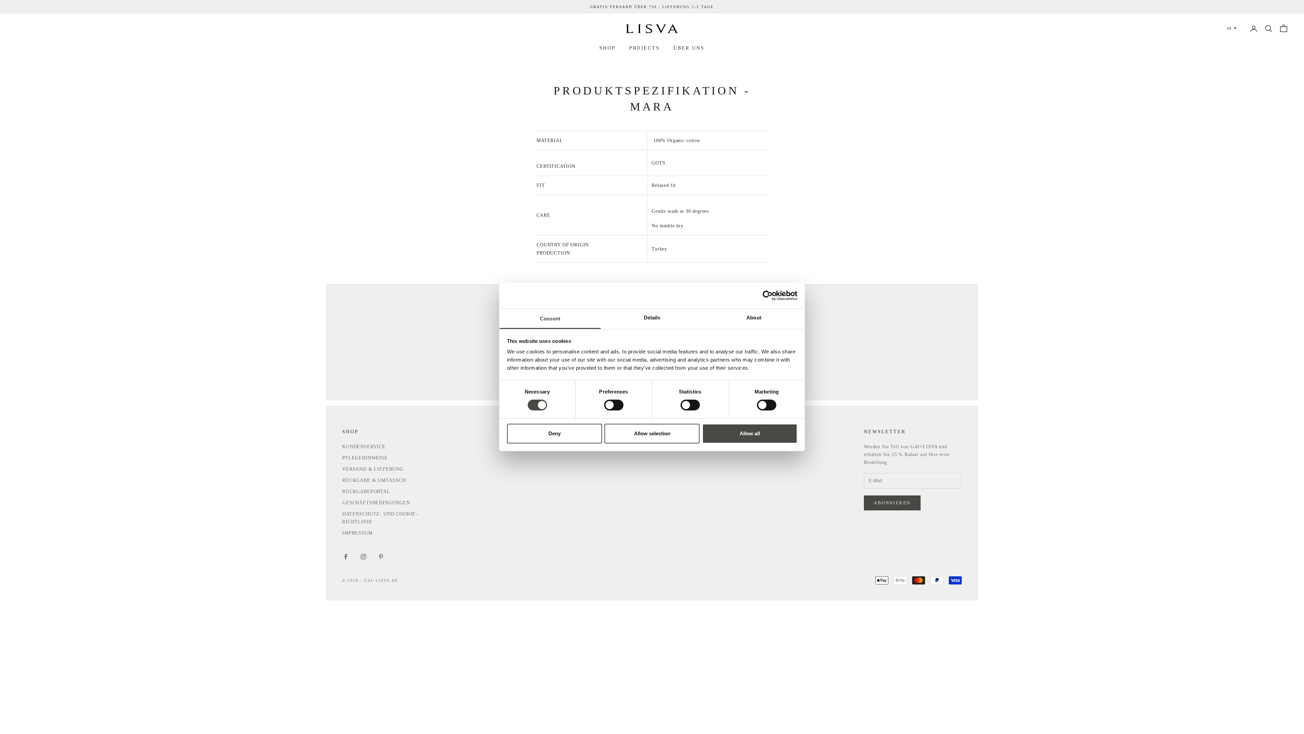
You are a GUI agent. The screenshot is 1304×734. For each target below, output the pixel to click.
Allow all (750, 433)
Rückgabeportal (366, 491)
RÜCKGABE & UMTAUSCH (374, 480)
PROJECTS (644, 48)
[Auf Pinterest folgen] (381, 556)
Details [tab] (652, 317)
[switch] (613, 405)
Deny (554, 433)
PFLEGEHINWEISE (365, 457)
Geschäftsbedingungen (376, 502)
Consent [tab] (550, 318)
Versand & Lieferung (372, 469)
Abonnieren (892, 502)
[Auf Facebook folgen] (345, 556)
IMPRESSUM (357, 533)
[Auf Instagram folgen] (363, 556)
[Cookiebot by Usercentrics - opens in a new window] (767, 295)
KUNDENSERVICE (364, 446)
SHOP (607, 48)
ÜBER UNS (689, 48)
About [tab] (753, 317)
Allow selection (652, 433)
